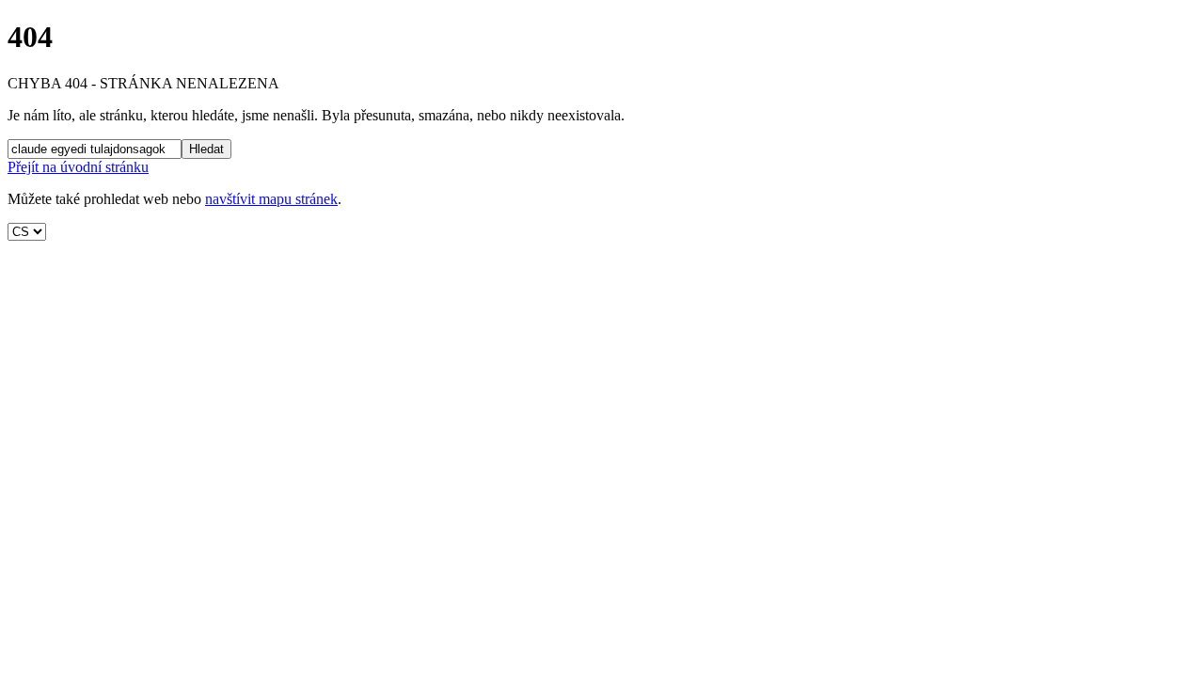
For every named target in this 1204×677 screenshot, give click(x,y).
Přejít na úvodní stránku (78, 167)
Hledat (206, 149)
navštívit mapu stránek (271, 199)
